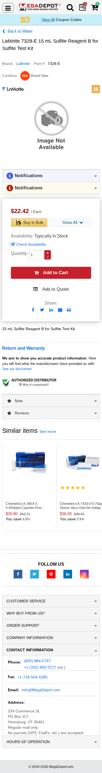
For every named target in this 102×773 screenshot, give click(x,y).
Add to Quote (55, 289)
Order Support (23, 625)
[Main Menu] (8, 8)
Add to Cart (55, 272)
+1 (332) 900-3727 (40, 667)
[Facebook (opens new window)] (18, 574)
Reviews (22, 413)
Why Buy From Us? (26, 613)
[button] (48, 253)
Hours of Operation (28, 742)
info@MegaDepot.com (41, 690)
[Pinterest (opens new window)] (51, 574)
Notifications (28, 175)
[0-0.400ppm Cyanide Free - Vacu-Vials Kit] (29, 462)
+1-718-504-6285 (32, 677)
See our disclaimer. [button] (17, 369)
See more (47, 431)
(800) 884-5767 (37, 661)
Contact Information (30, 650)
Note (19, 401)
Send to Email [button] (60, 310)
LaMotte (23, 63)
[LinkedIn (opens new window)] (67, 574)
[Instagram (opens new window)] (84, 574)
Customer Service (26, 601)
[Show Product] (73, 487)
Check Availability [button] (31, 244)
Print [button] (69, 310)
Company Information (30, 638)
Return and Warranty (23, 348)
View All (48, 19)
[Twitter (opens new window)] (34, 574)
